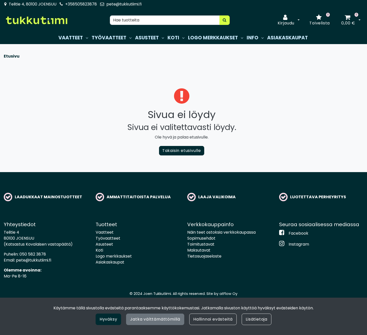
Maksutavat (198, 250)
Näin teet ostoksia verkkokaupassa (221, 232)
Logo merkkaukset (114, 256)
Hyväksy (108, 319)
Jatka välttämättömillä (155, 319)
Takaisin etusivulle (181, 150)
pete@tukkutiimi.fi (124, 4)
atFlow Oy (228, 293)
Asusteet (104, 244)
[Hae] (224, 20)
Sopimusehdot (201, 238)
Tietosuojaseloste (204, 256)
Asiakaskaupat (110, 262)
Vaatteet (105, 232)
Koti (99, 250)
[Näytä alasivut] (87, 38)
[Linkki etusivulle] (36, 20)
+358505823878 (81, 4)
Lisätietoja (256, 319)
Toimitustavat (200, 244)
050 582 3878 (32, 254)
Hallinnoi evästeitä (213, 319)
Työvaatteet (108, 238)
